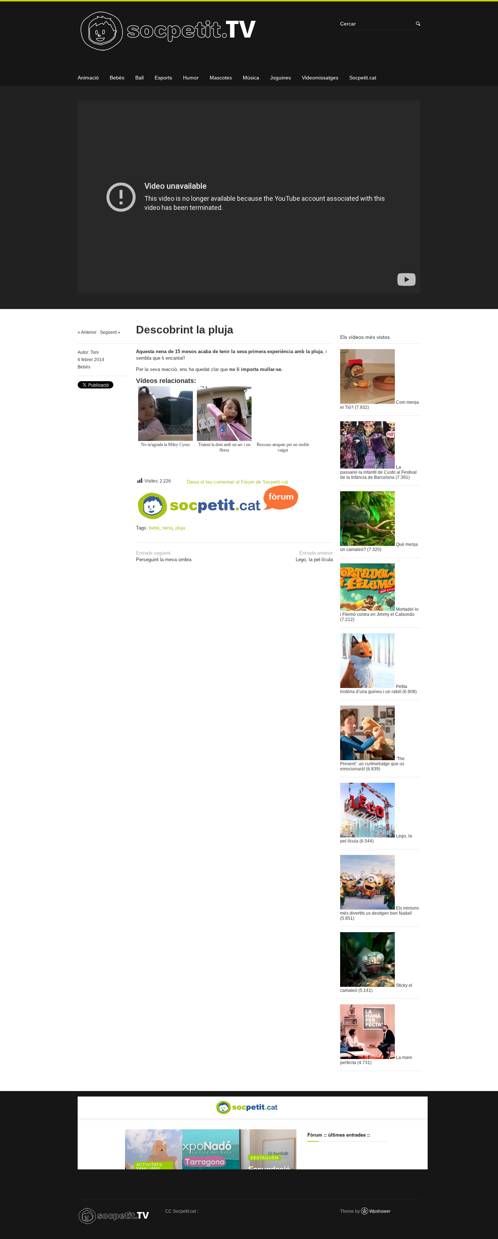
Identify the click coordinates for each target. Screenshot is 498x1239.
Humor (191, 78)
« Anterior (87, 332)
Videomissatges (320, 78)
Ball (139, 78)
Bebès (117, 78)
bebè (154, 528)
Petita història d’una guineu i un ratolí (373, 689)
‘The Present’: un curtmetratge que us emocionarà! (372, 763)
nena (167, 528)
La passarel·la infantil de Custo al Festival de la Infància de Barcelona (378, 472)
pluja (180, 528)
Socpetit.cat (362, 78)
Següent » (110, 332)
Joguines (280, 78)
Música (251, 78)
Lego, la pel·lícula (314, 556)
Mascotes (221, 78)
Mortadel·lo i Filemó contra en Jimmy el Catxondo (379, 612)
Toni (94, 352)
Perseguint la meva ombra (163, 556)
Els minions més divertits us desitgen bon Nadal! (379, 911)
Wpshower (379, 1211)
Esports (163, 78)
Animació (88, 78)
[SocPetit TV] (205, 33)
